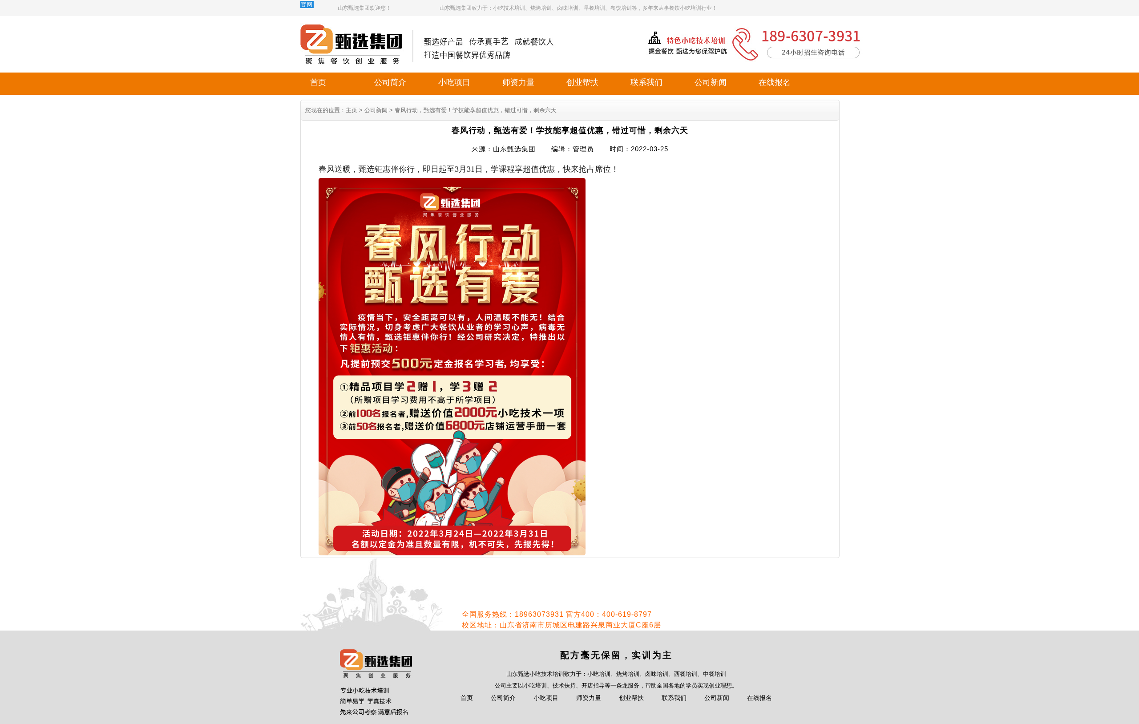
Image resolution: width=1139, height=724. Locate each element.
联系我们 (646, 82)
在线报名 (775, 82)
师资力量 (518, 82)
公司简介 (390, 82)
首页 (318, 82)
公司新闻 (711, 82)
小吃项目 (454, 82)
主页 (351, 110)
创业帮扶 (582, 82)
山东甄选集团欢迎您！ (364, 8)
